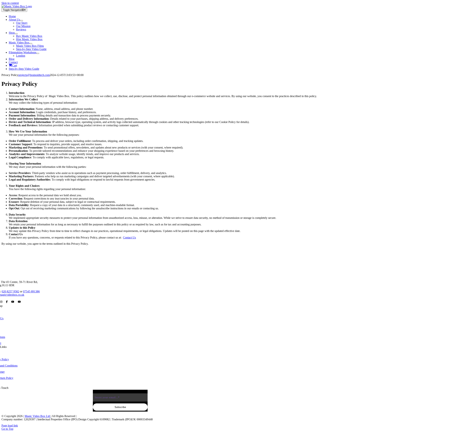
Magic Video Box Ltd (38, 416)
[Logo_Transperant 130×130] (16, 6)
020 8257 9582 (10, 291)
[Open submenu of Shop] (16, 33)
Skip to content (10, 3)
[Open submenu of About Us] (21, 20)
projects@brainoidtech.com (34, 75)
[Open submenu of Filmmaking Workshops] (37, 53)
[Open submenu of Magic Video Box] (30, 43)
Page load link (9, 425)
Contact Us (129, 237)
